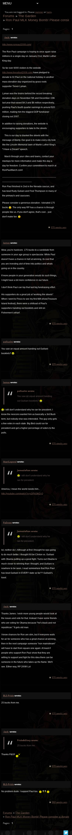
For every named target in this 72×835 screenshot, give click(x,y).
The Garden (27, 16)
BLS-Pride (8, 695)
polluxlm (8, 341)
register (39, 12)
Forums (8, 16)
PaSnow (7, 522)
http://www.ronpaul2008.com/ (16, 44)
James (6, 242)
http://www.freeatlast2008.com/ (17, 72)
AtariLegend (10, 461)
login (49, 12)
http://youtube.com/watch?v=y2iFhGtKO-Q (22, 493)
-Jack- (7, 37)
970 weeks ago (58, 227)
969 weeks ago (59, 802)
